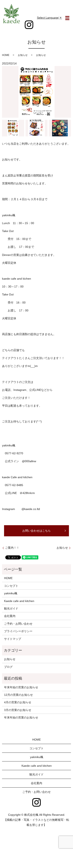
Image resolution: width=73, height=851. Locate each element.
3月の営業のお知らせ (17, 710)
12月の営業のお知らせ (18, 694)
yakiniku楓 (10, 593)
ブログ (8, 666)
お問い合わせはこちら (36, 530)
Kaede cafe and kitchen (19, 601)
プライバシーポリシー (18, 631)
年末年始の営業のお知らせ (21, 687)
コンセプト (11, 585)
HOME (5, 55)
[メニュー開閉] (67, 18)
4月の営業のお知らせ (17, 702)
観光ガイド (11, 608)
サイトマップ (12, 638)
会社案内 (9, 616)
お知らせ (62, 547)
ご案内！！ (12, 547)
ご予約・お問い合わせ (18, 623)
